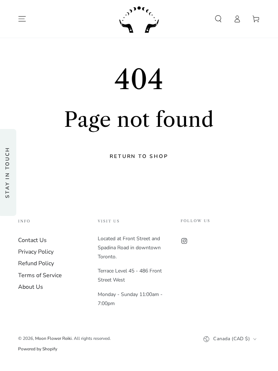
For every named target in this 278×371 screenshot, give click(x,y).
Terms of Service (40, 275)
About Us (30, 287)
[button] (218, 19)
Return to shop (139, 156)
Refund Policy (36, 263)
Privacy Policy (36, 252)
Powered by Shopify (37, 349)
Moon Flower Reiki (53, 338)
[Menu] (22, 19)
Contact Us (32, 240)
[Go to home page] (139, 18)
